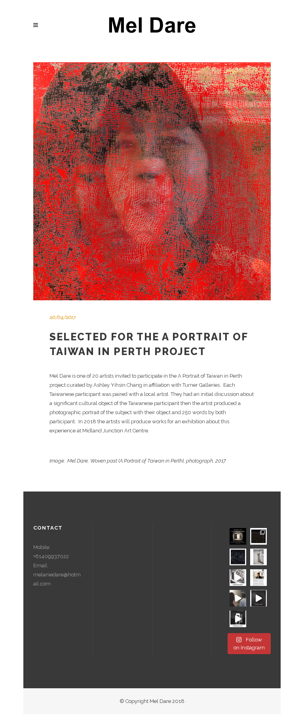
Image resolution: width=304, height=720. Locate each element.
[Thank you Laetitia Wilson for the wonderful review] (258, 577)
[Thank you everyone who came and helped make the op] (238, 619)
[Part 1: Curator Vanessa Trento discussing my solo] (258, 598)
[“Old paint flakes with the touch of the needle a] (258, 557)
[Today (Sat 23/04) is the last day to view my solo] (238, 536)
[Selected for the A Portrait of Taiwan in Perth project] (152, 181)
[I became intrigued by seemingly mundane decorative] (258, 536)
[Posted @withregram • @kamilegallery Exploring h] (238, 577)
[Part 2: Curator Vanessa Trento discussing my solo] (238, 598)
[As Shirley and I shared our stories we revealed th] (238, 557)
